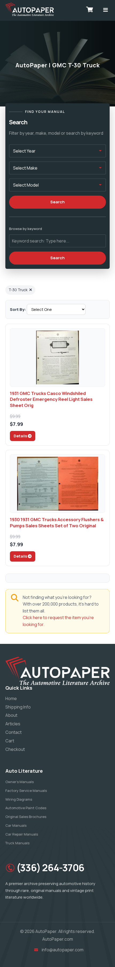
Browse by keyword (25, 228)
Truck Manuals (17, 843)
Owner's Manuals (19, 781)
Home (11, 698)
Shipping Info (18, 707)
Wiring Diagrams (18, 799)
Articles (12, 724)
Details (21, 435)
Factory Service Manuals (26, 790)
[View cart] (89, 9)
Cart (9, 741)
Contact (13, 732)
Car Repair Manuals (21, 834)
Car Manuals (15, 825)
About (11, 715)
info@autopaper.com (62, 950)
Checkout (15, 749)
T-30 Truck (18, 289)
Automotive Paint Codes (25, 807)
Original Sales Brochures (25, 816)
